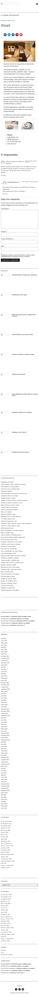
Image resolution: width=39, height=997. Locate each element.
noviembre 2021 (5, 658)
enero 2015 (4, 808)
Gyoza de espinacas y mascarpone (10, 574)
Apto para (4, 830)
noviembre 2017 (5, 759)
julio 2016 (3, 795)
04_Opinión (4, 826)
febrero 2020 (4, 704)
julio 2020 (3, 693)
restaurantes (5, 859)
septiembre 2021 (5, 662)
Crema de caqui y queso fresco (9, 539)
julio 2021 (3, 667)
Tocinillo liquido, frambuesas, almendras (24, 275)
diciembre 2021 (5, 656)
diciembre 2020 (5, 682)
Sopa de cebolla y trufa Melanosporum (11, 535)
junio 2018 (3, 744)
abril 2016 (3, 801)
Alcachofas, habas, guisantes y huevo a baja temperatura (16, 523)
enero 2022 (4, 654)
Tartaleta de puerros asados (20, 452)
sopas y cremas (6, 865)
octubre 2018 (4, 737)
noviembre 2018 (5, 735)
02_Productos (5, 823)
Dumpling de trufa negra (19, 294)
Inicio (2, 952)
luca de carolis (5, 616)
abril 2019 (3, 724)
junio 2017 (3, 770)
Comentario (5, 208)
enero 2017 (4, 781)
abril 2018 (3, 748)
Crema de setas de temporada (9, 548)
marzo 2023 (4, 640)
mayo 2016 (4, 799)
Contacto (3, 950)
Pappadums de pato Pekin (8, 588)
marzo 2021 (4, 676)
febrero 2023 (4, 643)
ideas (2, 839)
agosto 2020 (4, 691)
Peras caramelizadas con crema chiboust (12, 551)
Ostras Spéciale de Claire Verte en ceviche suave (14, 493)
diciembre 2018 (5, 733)
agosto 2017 (4, 766)
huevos (3, 837)
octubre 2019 (4, 713)
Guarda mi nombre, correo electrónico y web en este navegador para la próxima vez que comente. (17, 255)
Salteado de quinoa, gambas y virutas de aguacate (14, 500)
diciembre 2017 (5, 757)
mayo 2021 (4, 671)
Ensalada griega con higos (8, 576)
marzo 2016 (4, 803)
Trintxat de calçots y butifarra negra (23, 354)
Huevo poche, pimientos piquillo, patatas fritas (13, 537)
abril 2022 (3, 647)
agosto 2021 (4, 665)
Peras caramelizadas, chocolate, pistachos (12, 530)
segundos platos (6, 861)
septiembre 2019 (5, 715)
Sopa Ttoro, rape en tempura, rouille (10, 525)
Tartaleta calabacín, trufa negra (9, 507)
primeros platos (5, 854)
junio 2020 (3, 696)
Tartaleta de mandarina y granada (9, 558)
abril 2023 (3, 638)
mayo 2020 (4, 698)
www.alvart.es (11, 143)
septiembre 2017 (5, 764)
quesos (3, 856)
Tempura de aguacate (18, 374)
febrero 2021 (4, 678)
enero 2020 (4, 706)
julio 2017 (3, 768)
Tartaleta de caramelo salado (8, 578)
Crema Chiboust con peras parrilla (22, 334)
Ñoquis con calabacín (6, 512)
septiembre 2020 (5, 689)
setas (2, 863)
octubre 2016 (4, 788)
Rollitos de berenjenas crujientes (9, 509)
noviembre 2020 (5, 684)
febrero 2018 (4, 753)
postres (3, 852)
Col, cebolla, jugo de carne (8, 518)
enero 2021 (4, 680)
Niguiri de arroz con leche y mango (10, 505)
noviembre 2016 (5, 786)
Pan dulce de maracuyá (7, 585)
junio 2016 (3, 797)
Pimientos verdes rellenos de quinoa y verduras (13, 555)
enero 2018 (4, 755)
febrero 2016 (4, 806)
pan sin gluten (5, 843)
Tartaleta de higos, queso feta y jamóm (11, 569)
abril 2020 (3, 700)
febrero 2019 (4, 729)
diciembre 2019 (5, 709)
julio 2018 (3, 742)
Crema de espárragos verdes (8, 553)
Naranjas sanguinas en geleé (8, 565)
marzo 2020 (4, 702)
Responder (3, 175)
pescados (4, 850)
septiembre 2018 (5, 740)
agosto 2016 (4, 792)
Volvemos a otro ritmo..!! (19, 432)
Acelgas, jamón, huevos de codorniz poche (12, 562)
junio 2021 (3, 669)
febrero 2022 (4, 651)
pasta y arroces (5, 845)
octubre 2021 (4, 660)
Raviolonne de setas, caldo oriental (10, 567)
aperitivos (4, 828)
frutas (2, 834)
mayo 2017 (4, 773)
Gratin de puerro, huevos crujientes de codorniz (13, 484)
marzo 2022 (4, 649)
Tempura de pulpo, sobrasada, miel (10, 560)
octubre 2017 (4, 762)
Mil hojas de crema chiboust (8, 546)
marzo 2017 (4, 777)
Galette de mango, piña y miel (9, 521)
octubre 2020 (4, 687)
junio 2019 (3, 720)
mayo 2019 (4, 722)
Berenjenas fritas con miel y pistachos (11, 516)
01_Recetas (4, 821)
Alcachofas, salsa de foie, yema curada (11, 542)
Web (2, 246)
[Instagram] (19, 989)
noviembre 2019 (5, 711)
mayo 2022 (4, 645)
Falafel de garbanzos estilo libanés (10, 590)
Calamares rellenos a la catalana (22, 412)
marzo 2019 (4, 726)
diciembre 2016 (5, 784)
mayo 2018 (4, 746)
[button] (5, 34)
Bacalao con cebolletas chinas (9, 581)
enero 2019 (4, 731)
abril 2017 (3, 775)
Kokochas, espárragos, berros (9, 583)
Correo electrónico (7, 239)
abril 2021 (3, 673)
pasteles (3, 848)
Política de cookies (7, 954)
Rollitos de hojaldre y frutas (8, 514)
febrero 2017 (4, 779)
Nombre (4, 231)
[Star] (23, 989)
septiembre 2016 (5, 790)
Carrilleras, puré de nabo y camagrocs (11, 544)
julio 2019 (3, 718)
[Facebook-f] (16, 989)
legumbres (4, 841)
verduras (3, 867)
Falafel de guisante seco (7, 528)
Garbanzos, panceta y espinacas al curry (11, 502)
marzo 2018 (4, 751)
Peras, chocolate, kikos (7, 571)
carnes (3, 832)
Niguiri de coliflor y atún (7, 532)
